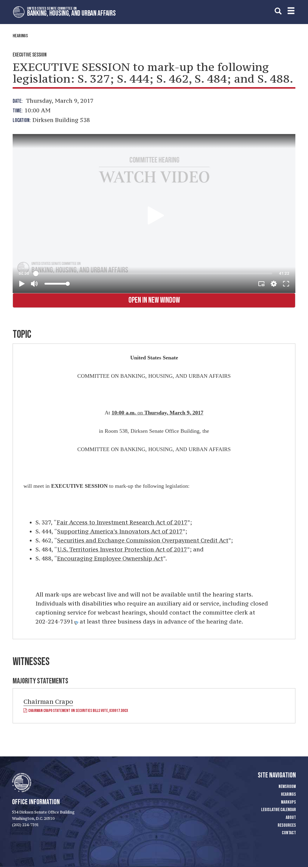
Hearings (20, 36)
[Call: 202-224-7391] (75, 622)
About (291, 817)
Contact (289, 833)
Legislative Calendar (278, 810)
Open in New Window (154, 300)
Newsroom (287, 786)
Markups (288, 802)
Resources (287, 825)
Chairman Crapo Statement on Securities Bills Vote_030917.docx (77, 710)
